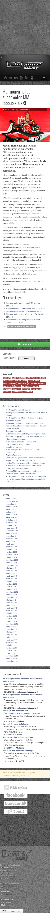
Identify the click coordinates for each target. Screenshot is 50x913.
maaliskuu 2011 (12, 650)
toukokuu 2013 (11, 581)
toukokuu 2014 (11, 549)
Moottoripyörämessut (12, 386)
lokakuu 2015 (11, 509)
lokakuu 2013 (11, 568)
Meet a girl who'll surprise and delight (18, 750)
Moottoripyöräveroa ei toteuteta (18, 409)
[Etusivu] (5, 78)
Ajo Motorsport (18, 378)
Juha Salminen (33, 381)
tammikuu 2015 (12, 530)
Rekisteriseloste (6, 899)
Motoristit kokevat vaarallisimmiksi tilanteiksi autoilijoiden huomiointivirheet (23, 467)
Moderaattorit (6, 905)
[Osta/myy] (21, 78)
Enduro (43, 378)
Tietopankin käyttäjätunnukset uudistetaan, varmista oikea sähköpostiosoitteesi (26, 437)
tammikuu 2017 (12, 501)
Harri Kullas (8, 381)
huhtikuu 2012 (11, 616)
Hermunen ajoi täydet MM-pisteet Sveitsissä (24, 314)
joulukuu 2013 (11, 562)
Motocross (26, 386)
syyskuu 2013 (11, 570)
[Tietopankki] (26, 78)
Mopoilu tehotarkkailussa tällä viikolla (20, 460)
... (23, 689)
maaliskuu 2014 (12, 554)
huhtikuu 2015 (11, 522)
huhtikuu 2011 (11, 647)
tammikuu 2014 (12, 560)
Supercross (17, 392)
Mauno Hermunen (16, 326)
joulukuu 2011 (11, 626)
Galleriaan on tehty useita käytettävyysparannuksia (26, 433)
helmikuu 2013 (11, 589)
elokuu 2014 (10, 541)
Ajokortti (7, 378)
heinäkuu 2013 (11, 576)
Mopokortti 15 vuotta (14, 447)
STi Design (4, 878)
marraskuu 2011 (12, 629)
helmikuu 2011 (11, 653)
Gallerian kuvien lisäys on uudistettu (20, 444)
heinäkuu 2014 (11, 544)
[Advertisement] (25, 28)
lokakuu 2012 (11, 600)
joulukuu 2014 (11, 533)
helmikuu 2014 (11, 557)
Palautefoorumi (7, 867)
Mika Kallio (22, 383)
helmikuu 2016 (11, 506)
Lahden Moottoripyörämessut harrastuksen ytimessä (26, 457)
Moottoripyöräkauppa (36, 383)
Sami (5, 110)
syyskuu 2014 (11, 538)
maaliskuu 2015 (12, 525)
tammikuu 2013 (12, 592)
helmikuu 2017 (11, 498)
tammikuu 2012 (12, 624)
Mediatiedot (5, 891)
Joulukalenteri (21, 381)
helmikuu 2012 (11, 621)
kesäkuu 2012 (11, 610)
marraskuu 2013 (12, 565)
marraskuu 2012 (12, 597)
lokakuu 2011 (11, 632)
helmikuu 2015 (11, 528)
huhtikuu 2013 (11, 584)
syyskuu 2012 (11, 602)
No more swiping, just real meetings (18, 737)
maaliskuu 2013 (12, 586)
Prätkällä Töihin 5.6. (13, 455)
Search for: (7, 353)
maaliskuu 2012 (12, 618)
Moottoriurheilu (24, 110)
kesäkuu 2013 (11, 578)
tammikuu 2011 (12, 655)
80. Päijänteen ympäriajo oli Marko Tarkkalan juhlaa (26, 476)
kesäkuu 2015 (11, 517)
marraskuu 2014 (12, 536)
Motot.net (7, 389)
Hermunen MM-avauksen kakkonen (21, 311)
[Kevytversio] (32, 78)
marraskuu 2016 (12, 504)
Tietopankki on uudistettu (15, 431)
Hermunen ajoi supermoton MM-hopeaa (23, 303)
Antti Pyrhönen (32, 378)
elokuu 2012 (10, 605)
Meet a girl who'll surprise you (15, 710)
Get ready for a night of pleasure (16, 724)
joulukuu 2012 (11, 594)
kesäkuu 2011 (11, 642)
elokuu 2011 (10, 637)
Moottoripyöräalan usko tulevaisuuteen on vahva (24, 423)
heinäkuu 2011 (11, 640)
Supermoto (31, 326)
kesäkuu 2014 (11, 546)
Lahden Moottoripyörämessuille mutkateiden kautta (25, 463)
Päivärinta (26, 389)
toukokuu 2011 (11, 645)
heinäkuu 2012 (11, 608)
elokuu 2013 (10, 573)
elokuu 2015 (10, 512)
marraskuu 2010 (12, 661)
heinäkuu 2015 (11, 514)
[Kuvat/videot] (16, 78)
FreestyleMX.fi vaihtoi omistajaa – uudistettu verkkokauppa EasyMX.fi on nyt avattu (23, 472)
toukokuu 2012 (11, 613)
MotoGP (36, 386)
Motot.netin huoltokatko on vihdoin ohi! (21, 441)
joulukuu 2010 (11, 658)
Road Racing (36, 389)
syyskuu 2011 (11, 634)
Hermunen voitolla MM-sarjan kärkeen (22, 308)
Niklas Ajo (17, 389)
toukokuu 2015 (11, 520)
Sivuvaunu (7, 392)
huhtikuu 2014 (11, 552)
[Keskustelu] (10, 78)
